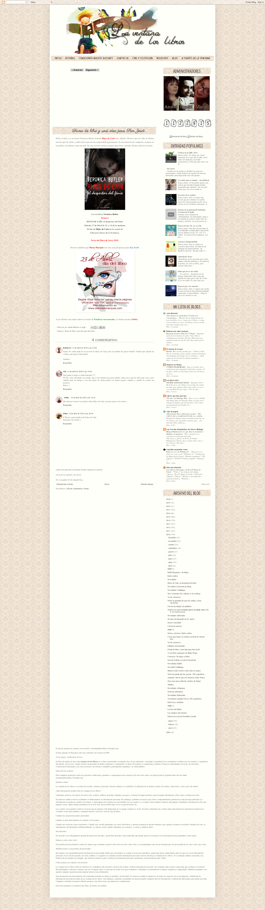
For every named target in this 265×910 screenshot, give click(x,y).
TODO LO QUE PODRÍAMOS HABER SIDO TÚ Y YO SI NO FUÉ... (188, 611)
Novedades (172, 579)
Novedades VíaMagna (176, 590)
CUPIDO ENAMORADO (176, 367)
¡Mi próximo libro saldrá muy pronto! (181, 414)
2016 (168, 513)
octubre (171, 544)
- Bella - (66, 397)
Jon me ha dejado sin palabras (180, 606)
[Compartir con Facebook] (100, 327)
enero (170, 728)
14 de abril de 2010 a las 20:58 (81, 413)
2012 (168, 527)
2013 (168, 524)
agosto (171, 551)
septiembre (173, 548)
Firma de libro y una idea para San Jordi (80, 331)
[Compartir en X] (98, 327)
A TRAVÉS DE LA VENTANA (196, 58)
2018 (168, 506)
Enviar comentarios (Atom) (78, 488)
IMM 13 (171, 569)
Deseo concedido (174, 622)
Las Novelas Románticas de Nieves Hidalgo (184, 429)
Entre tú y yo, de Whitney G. (178, 452)
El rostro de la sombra (187, 195)
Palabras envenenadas (176, 646)
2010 (168, 534)
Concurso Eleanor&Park (187, 242)
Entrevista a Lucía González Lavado (182, 716)
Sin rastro (171, 168)
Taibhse (171, 684)
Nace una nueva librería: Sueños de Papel (184, 681)
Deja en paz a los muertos (188, 286)
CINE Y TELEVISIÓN (143, 58)
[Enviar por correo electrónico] (92, 327)
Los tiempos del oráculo (177, 713)
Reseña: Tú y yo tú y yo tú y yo (179, 351)
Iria (64, 371)
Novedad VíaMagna (175, 667)
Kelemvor (67, 347)
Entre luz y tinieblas (176, 702)
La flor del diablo (175, 709)
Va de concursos (174, 597)
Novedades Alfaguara (176, 688)
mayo (170, 562)
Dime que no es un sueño (188, 271)
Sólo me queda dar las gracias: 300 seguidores (186, 674)
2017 (168, 510)
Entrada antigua (147, 484)
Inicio (107, 484)
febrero (171, 724)
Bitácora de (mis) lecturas (177, 331)
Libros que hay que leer (176, 396)
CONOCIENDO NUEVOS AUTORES (96, 58)
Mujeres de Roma (174, 364)
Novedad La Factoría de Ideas (179, 586)
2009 (168, 732)
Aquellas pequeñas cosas (177, 449)
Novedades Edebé (175, 663)
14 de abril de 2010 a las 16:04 (79, 371)
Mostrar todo (205, 484)
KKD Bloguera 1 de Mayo (178, 572)
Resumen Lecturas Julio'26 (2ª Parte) (181, 333)
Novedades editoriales (176, 615)
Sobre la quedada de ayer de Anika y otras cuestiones (184, 601)
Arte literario (172, 313)
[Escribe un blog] (95, 327)
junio (170, 559)
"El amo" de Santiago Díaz (177, 398)
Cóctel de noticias (175, 626)
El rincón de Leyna (174, 349)
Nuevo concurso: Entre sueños (180, 633)
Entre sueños (173, 576)
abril (170, 566)
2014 (168, 520)
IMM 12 (171, 629)
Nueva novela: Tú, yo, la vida (189, 226)
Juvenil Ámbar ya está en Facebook (182, 660)
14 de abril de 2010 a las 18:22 (83, 397)
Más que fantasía (173, 467)
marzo (171, 721)
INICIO (58, 58)
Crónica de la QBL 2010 (187, 153)
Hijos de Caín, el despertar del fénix (182, 583)
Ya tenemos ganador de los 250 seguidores (185, 699)
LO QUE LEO (172, 380)
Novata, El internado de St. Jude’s (181, 619)
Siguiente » (92, 70)
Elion (65, 413)
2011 (168, 531)
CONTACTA (123, 58)
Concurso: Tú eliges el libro (179, 656)
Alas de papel (172, 411)
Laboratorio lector (185, 256)
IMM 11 (171, 706)
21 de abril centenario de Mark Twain (182, 653)
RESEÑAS (70, 58)
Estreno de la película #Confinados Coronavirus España (192, 211)
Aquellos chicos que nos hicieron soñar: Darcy (186, 677)
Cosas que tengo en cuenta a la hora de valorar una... (186, 638)
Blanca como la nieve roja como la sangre (184, 670)
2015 (168, 517)
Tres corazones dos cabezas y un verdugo (184, 593)
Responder (67, 363)
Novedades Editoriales (177, 695)
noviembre (172, 541)
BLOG (175, 58)
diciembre (172, 537)
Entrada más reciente (65, 484)
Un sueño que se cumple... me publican (193, 180)
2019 (168, 503)
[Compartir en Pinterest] (103, 327)
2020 (168, 499)
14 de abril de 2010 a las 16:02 (84, 348)
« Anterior (77, 70)
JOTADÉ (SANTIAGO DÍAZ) (178, 382)
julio (170, 555)
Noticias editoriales (175, 691)
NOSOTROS (163, 58)
